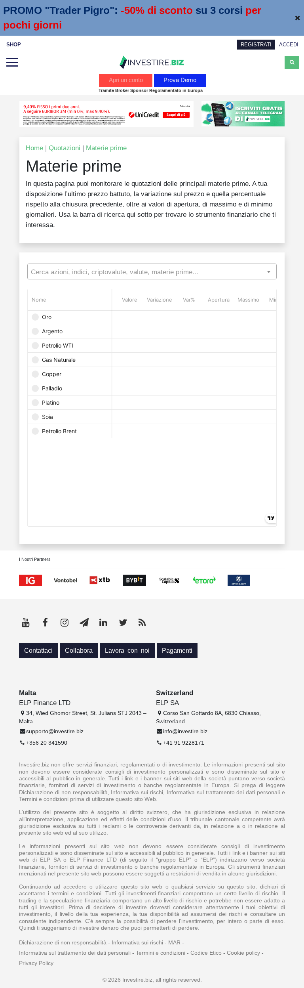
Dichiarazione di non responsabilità (62, 942)
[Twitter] (123, 623)
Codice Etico (206, 953)
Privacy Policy (36, 963)
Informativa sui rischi (137, 942)
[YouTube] (26, 623)
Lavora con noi (127, 650)
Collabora (79, 650)
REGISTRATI (256, 45)
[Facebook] (45, 623)
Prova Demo (179, 79)
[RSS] (142, 623)
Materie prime (106, 148)
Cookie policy (243, 953)
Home (34, 148)
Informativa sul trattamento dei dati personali (75, 953)
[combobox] (152, 271)
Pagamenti (177, 650)
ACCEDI (288, 45)
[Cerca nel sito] (292, 62)
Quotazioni (64, 148)
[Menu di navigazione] (12, 62)
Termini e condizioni (160, 953)
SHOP (13, 45)
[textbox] (152, 272)
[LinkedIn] (103, 623)
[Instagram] (64, 623)
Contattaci (38, 650)
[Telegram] (84, 623)
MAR (174, 942)
